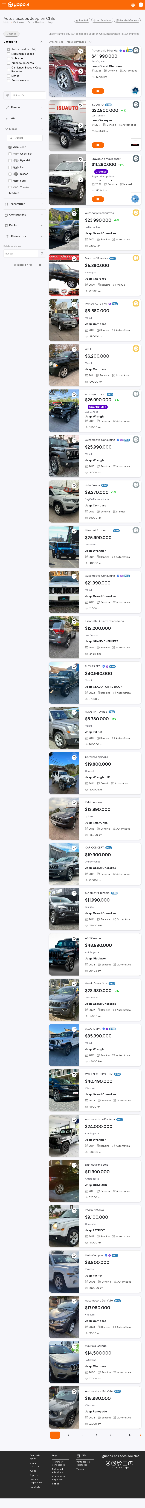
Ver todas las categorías (83, 1463)
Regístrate (35, 1487)
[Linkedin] (125, 1463)
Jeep (23, 147)
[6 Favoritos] (74, 394)
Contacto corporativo (36, 1481)
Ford (23, 180)
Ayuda (33, 1470)
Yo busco (17, 58)
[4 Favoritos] (74, 485)
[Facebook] (108, 1463)
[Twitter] (119, 1463)
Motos (15, 76)
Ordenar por (56, 41)
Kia (22, 167)
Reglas (55, 1483)
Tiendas (80, 1469)
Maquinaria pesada (22, 54)
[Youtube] (131, 1463)
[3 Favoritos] (74, 213)
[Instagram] (114, 1463)
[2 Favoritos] (74, 349)
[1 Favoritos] (80, 51)
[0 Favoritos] (80, 159)
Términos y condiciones (58, 1463)
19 (130, 1435)
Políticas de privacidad (58, 1470)
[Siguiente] (140, 1435)
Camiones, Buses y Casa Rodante (26, 69)
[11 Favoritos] (74, 1210)
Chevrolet (26, 154)
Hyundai (25, 160)
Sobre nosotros (34, 1465)
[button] (80, 71)
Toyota (24, 187)
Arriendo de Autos (22, 63)
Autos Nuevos (20, 80)
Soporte (34, 1475)
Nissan (24, 174)
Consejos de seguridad (58, 1478)
